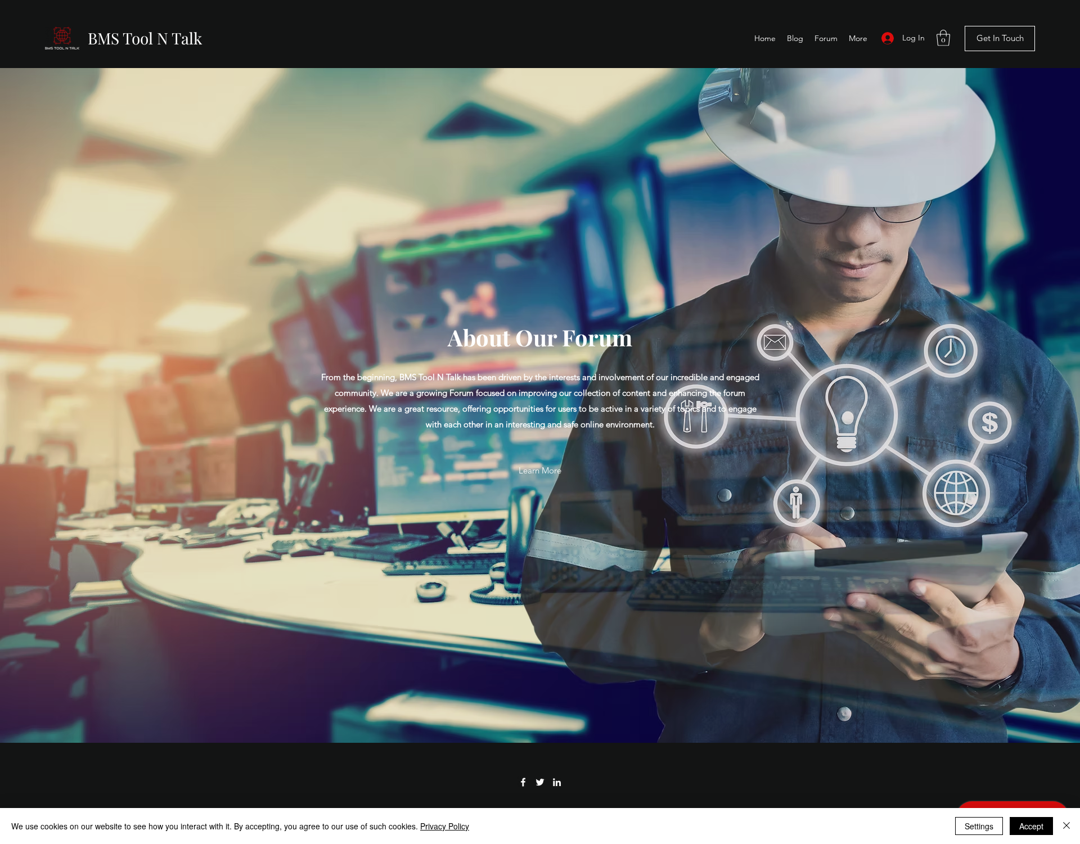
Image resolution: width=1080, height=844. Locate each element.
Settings (979, 826)
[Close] (1066, 826)
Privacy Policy (444, 826)
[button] (943, 38)
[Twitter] (540, 782)
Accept (1031, 826)
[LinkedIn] (556, 782)
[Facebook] (523, 782)
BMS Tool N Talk (145, 38)
